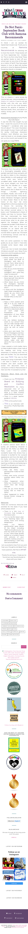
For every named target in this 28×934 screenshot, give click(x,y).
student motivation (13, 634)
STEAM (14, 628)
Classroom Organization (9, 623)
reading (4, 634)
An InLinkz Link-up (7, 563)
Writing (22, 631)
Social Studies (6, 631)
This (6, 401)
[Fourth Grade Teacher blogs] (14, 791)
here (17, 141)
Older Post (21, 587)
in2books (13, 398)
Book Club (5, 24)
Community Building (7, 626)
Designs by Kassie (21, 926)
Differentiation (19, 626)
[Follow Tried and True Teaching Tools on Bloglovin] (14, 821)
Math (10, 628)
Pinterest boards (20, 24)
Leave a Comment (21, 40)
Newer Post (7, 587)
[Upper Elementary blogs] (14, 810)
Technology (15, 631)
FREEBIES (4, 628)
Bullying (11, 24)
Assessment (5, 620)
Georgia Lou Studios (17, 927)
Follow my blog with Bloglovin (14, 725)
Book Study (13, 620)
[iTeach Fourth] (14, 771)
